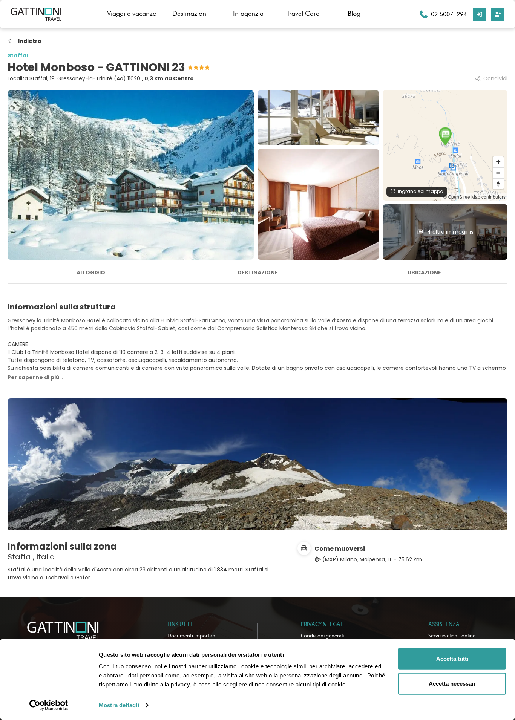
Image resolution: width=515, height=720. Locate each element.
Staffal (18, 55)
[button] (445, 136)
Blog (354, 13)
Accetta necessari (452, 683)
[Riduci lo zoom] (498, 172)
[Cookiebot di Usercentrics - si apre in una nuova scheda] (49, 705)
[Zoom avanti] (498, 161)
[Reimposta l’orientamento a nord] (498, 183)
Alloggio (91, 272)
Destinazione (258, 272)
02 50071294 (449, 14)
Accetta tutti (452, 659)
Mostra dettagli (119, 705)
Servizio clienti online (451, 636)
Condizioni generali (322, 636)
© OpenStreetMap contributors (474, 196)
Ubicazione (424, 272)
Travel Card (303, 13)
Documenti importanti (192, 636)
